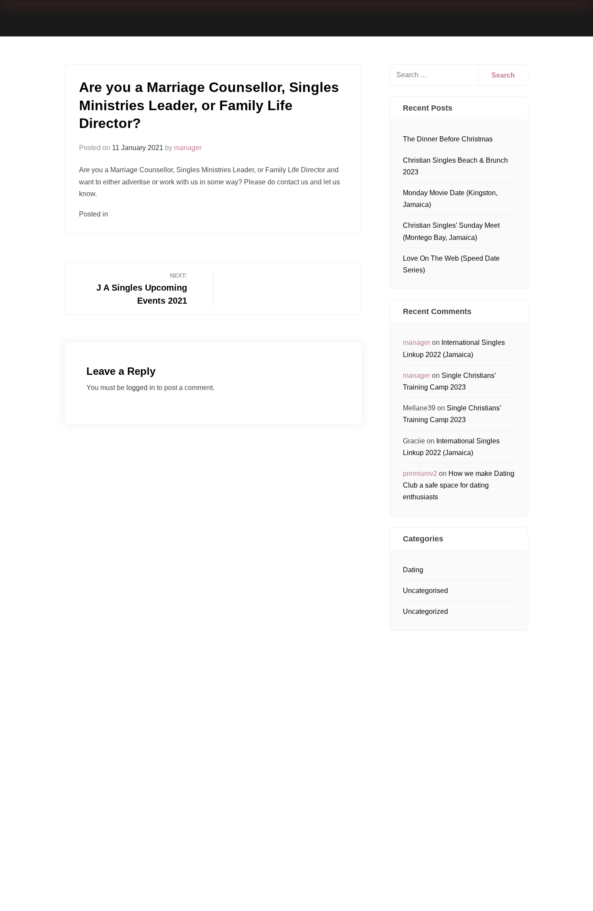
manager (187, 147)
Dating (413, 569)
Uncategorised (132, 214)
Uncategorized (425, 611)
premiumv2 (420, 473)
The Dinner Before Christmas (448, 139)
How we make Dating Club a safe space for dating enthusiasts (458, 485)
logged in (140, 387)
